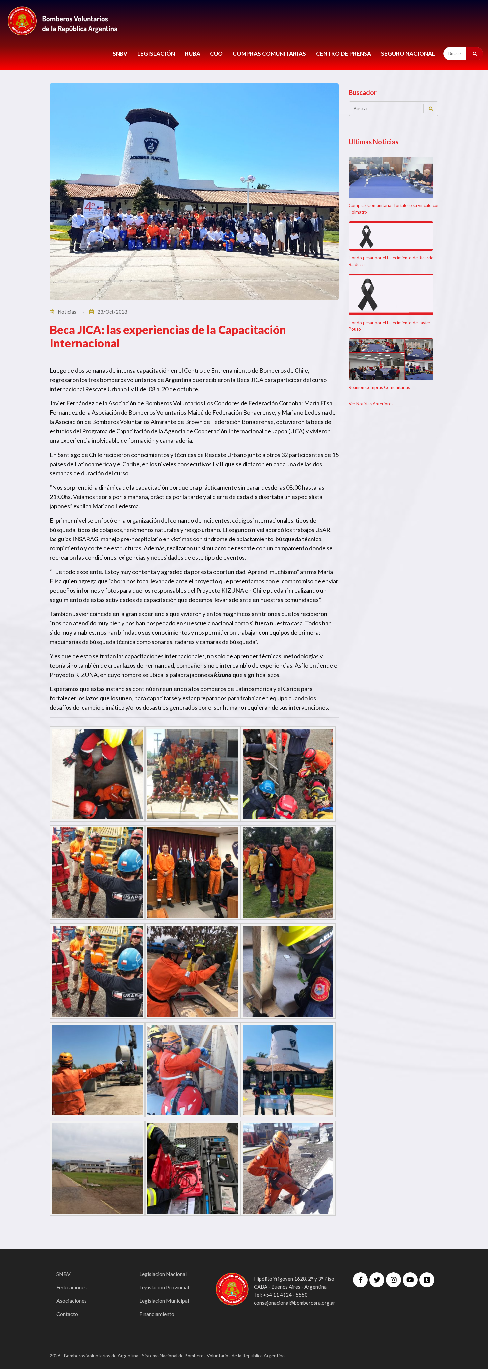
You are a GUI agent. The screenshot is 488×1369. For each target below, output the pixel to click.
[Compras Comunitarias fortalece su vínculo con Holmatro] (391, 177)
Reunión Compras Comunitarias (379, 387)
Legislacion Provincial (164, 1287)
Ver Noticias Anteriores (371, 403)
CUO (216, 53)
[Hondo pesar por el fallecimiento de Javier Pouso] (391, 294)
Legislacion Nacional (163, 1274)
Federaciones (71, 1287)
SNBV (120, 53)
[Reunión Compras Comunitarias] (391, 359)
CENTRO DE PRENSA (343, 53)
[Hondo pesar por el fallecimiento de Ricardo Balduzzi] (391, 236)
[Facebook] (360, 1279)
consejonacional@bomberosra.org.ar (294, 1303)
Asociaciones (71, 1300)
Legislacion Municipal (164, 1300)
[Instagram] (393, 1279)
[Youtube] (410, 1279)
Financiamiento (156, 1314)
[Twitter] (376, 1279)
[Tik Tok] (426, 1279)
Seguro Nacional (408, 53)
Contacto (67, 1314)
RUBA (192, 53)
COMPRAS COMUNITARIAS (269, 53)
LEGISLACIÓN (156, 53)
